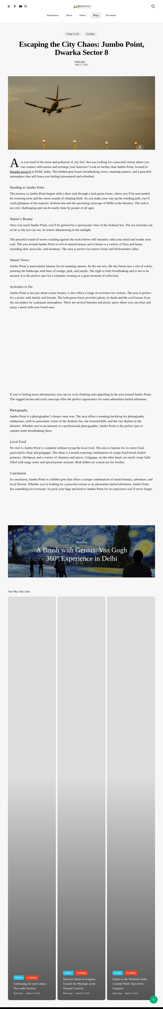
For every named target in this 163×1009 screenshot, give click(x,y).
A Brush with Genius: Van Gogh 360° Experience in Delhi (81, 551)
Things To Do (72, 34)
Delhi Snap (80, 61)
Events (19, 977)
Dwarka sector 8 (20, 171)
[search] (153, 6)
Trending (90, 34)
